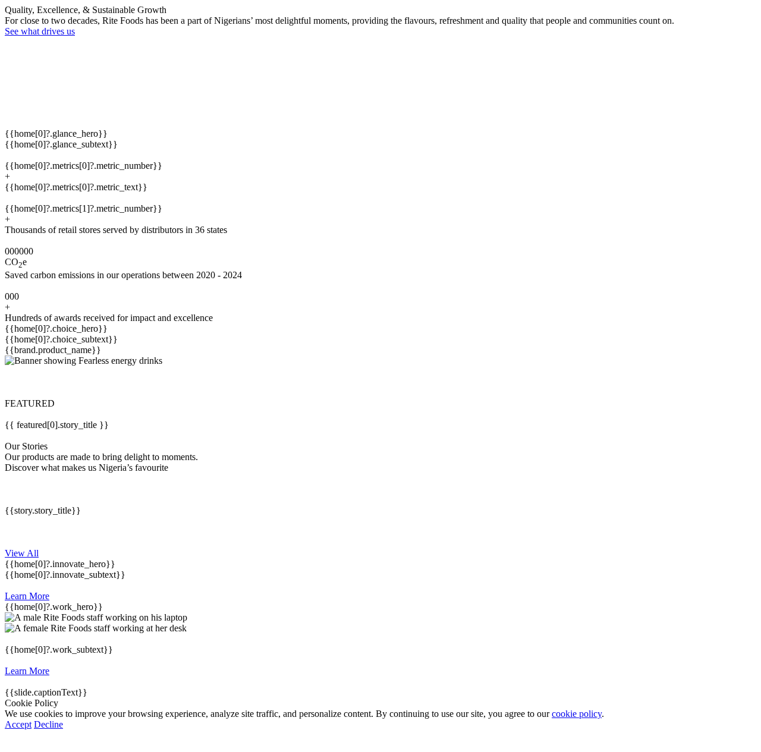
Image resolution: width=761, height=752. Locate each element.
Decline (48, 724)
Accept (18, 724)
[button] (380, 382)
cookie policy (577, 714)
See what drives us (40, 31)
